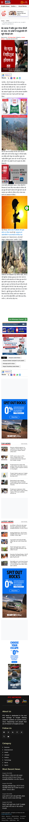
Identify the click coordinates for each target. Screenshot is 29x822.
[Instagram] (14, 78)
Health (6, 752)
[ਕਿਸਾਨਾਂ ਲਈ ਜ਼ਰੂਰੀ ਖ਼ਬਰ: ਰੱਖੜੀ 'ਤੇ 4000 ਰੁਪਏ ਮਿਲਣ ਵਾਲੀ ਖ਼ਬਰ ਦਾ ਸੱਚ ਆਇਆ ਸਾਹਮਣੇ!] (4, 548)
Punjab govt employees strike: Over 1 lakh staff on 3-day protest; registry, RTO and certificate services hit (19, 491)
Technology (7, 760)
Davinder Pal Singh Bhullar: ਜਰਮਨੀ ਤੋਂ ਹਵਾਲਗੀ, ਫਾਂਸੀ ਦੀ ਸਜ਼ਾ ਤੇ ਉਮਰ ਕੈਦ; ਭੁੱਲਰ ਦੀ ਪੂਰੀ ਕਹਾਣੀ (19, 556)
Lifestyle (6, 755)
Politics (13, 6)
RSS (18, 820)
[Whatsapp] (17, 78)
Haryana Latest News (14, 357)
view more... (24, 443)
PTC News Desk (12, 37)
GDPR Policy (13, 820)
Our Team (22, 818)
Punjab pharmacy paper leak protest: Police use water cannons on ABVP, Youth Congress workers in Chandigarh (19, 466)
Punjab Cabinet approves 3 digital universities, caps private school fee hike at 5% (18, 475)
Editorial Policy (15, 816)
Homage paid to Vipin (9, 363)
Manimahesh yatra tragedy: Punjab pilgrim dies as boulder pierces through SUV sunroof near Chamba (19, 482)
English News (5, 6)
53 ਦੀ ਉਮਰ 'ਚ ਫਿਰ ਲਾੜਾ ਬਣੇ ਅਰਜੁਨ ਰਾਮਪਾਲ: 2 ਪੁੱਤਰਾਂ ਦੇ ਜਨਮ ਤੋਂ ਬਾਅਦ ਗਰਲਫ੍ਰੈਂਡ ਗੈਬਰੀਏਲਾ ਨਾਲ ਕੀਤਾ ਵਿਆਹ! (19, 527)
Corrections (23, 816)
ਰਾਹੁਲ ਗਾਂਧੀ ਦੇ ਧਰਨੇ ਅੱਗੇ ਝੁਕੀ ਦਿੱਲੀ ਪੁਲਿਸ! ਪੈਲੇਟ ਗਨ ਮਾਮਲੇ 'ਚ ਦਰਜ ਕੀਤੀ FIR (18, 541)
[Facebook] (11, 78)
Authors (4, 818)
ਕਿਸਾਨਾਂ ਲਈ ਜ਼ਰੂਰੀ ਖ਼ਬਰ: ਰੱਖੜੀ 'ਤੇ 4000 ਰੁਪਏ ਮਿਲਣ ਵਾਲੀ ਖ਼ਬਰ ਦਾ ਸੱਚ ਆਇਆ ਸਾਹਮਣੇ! (18, 548)
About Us (8, 816)
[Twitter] (8, 78)
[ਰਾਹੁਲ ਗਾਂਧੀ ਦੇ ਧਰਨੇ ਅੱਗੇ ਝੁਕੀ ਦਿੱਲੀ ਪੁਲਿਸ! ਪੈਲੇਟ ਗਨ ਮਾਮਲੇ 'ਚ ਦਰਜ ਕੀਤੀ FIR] (4, 541)
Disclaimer (16, 818)
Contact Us (9, 818)
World (6, 762)
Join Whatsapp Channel (16, 319)
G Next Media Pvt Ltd (6, 814)
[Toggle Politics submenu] (16, 6)
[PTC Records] (17, 701)
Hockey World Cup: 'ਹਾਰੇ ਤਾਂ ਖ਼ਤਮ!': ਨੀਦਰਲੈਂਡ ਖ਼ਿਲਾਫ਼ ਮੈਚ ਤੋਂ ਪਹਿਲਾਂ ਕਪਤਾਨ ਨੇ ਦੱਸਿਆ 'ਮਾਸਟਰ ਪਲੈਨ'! (18, 534)
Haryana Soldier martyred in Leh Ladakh (13, 360)
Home (2, 20)
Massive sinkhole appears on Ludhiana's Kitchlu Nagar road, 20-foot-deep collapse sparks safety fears (18, 449)
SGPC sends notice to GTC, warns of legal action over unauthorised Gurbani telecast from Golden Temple (18, 458)
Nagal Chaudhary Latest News (11, 366)
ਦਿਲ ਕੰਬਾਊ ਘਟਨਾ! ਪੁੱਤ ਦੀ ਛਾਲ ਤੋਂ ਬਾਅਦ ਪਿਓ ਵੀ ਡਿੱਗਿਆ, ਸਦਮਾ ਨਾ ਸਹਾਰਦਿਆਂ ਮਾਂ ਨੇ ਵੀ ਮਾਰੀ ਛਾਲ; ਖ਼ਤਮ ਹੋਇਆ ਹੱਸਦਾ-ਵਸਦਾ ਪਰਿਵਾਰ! (19, 563)
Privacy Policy (5, 820)
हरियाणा (7, 20)
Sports (6, 765)
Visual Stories (23, 6)
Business (6, 747)
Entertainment (8, 750)
